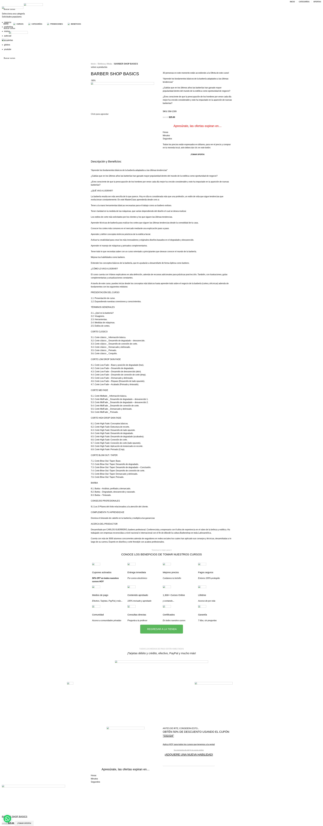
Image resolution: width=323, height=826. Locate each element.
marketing (8, 27)
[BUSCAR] (318, 10)
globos (7, 45)
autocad (7, 36)
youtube (7, 49)
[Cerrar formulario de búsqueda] (3, 3)
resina (7, 31)
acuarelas (8, 40)
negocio (7, 22)
